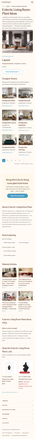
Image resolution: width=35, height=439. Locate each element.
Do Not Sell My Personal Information (19, 435)
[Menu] (31, 2)
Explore (4, 405)
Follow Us (5, 423)
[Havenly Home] (6, 2)
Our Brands (6, 414)
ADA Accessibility (6, 435)
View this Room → (13, 72)
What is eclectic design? (10, 328)
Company (5, 400)
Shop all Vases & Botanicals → (10, 392)
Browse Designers (24, 242)
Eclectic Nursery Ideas (9, 255)
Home (3, 6)
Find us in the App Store (7, 432)
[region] (17, 374)
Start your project (17, 196)
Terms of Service (25, 432)
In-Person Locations (8, 409)
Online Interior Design (9, 242)
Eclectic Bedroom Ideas (10, 251)
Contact (5, 418)
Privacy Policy (17, 432)
